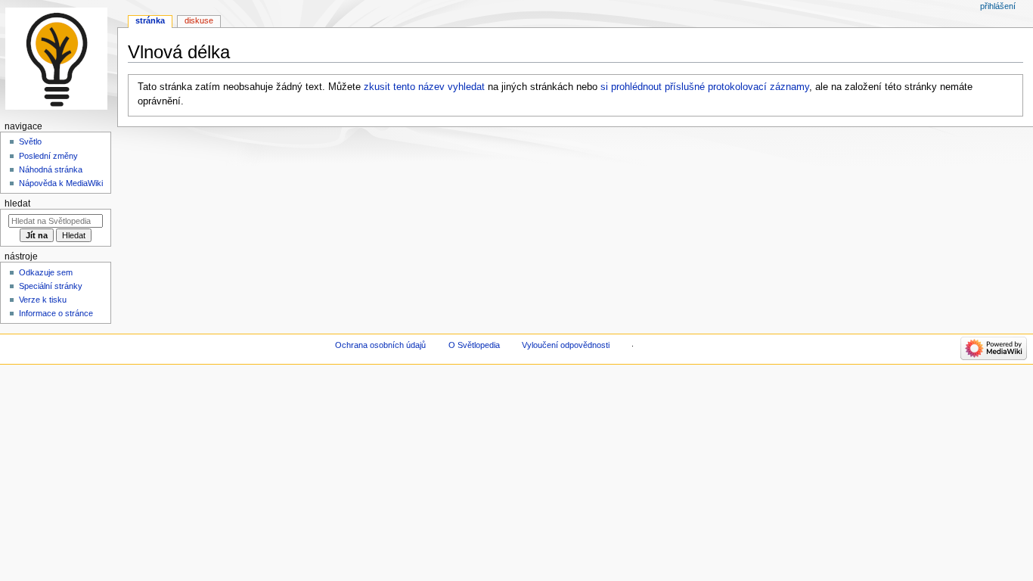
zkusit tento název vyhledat (424, 87)
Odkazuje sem (46, 272)
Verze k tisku (43, 299)
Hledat (17, 203)
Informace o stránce (56, 313)
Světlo (30, 141)
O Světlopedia (474, 345)
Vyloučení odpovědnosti (566, 345)
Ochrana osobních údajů (380, 345)
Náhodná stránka (50, 169)
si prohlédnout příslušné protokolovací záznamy (704, 87)
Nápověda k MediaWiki (61, 183)
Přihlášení (998, 6)
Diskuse (199, 20)
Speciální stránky (50, 285)
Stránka (150, 20)
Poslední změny (48, 155)
